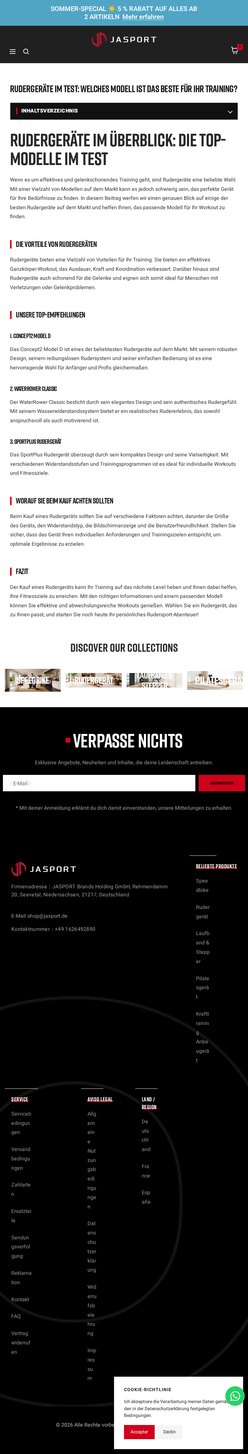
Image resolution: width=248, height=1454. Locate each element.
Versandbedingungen (20, 1159)
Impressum (92, 1364)
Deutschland (146, 1135)
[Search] (26, 51)
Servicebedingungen (21, 1123)
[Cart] (234, 52)
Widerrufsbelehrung (92, 1310)
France (146, 1171)
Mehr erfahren (143, 17)
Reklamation (21, 1277)
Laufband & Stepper (203, 947)
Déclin (169, 1432)
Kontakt (20, 1299)
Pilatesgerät (202, 988)
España (146, 1197)
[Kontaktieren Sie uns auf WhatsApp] (235, 1396)
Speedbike (202, 885)
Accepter (139, 1432)
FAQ (16, 1316)
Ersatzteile (21, 1216)
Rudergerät (203, 912)
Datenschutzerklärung (92, 1247)
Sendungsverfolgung (20, 1247)
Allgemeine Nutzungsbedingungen (92, 1160)
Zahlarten (21, 1189)
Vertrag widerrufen (20, 1343)
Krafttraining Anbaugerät (202, 1037)
